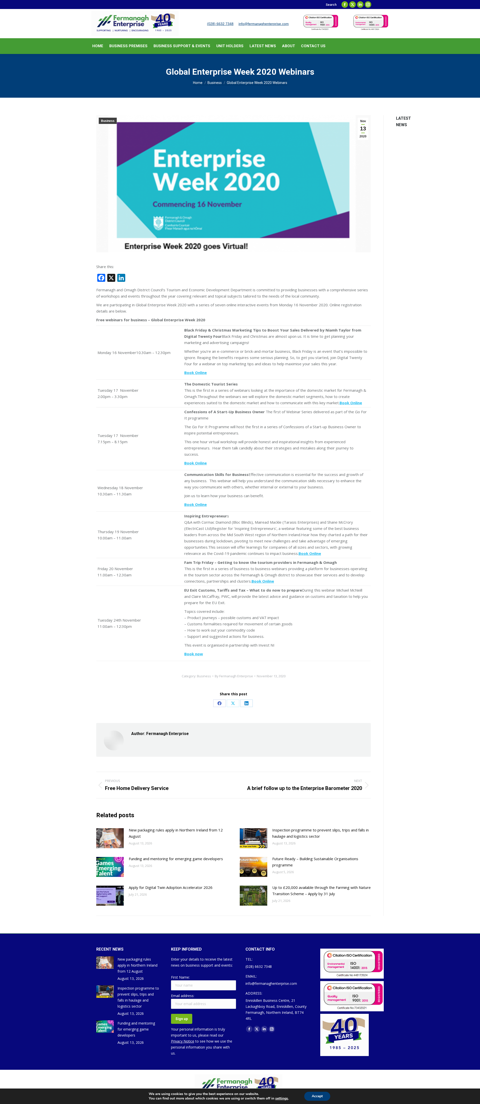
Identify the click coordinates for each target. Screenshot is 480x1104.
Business (107, 121)
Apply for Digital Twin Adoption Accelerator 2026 (170, 887)
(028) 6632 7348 (220, 24)
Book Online (195, 504)
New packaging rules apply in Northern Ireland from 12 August (176, 833)
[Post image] (110, 838)
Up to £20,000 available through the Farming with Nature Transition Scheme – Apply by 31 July (321, 890)
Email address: (182, 995)
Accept (317, 1096)
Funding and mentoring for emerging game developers (176, 858)
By (234, 676)
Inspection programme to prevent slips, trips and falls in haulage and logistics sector (320, 833)
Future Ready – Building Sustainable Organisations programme (315, 861)
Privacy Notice (182, 1041)
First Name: (180, 977)
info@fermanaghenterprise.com (263, 24)
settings (281, 1098)
